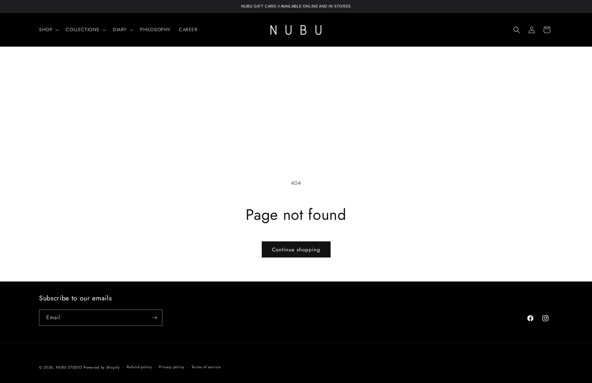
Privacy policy (171, 367)
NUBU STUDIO (69, 367)
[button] (48, 29)
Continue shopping (296, 249)
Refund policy (139, 367)
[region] (296, 6)
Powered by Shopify (102, 367)
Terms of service (206, 367)
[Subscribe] (154, 318)
